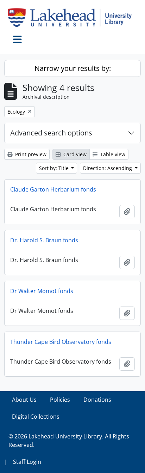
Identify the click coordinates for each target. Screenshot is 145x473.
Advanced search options (51, 133)
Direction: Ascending (108, 168)
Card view (74, 154)
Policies (60, 400)
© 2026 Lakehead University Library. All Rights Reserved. (68, 440)
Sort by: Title (54, 168)
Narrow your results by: (72, 68)
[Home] (72, 17)
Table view (112, 154)
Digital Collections (35, 416)
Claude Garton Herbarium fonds (53, 189)
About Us (24, 400)
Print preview (30, 154)
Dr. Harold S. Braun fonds (44, 240)
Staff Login (27, 462)
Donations (97, 400)
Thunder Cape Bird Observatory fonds (60, 342)
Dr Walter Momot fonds (41, 291)
